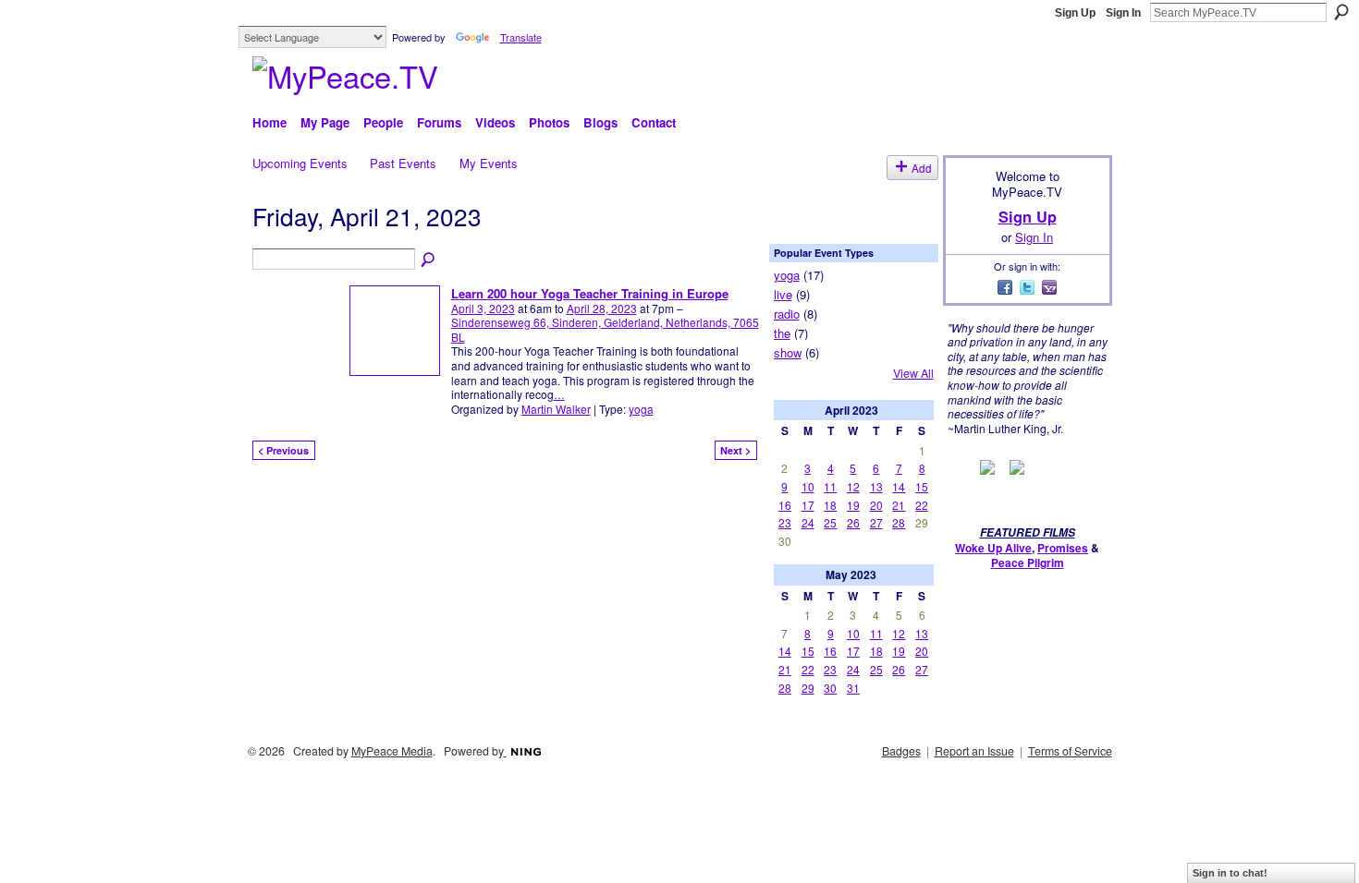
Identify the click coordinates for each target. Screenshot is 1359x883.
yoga (641, 409)
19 (853, 505)
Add (922, 167)
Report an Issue (974, 751)
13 (876, 486)
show (788, 352)
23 (784, 522)
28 (898, 522)
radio (787, 313)
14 (898, 486)
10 (808, 486)
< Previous (283, 450)
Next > (735, 450)
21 (898, 505)
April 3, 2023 (483, 308)
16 (784, 505)
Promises (1062, 547)
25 (830, 522)
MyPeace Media (392, 751)
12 (853, 486)
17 (808, 505)
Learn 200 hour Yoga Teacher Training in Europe (589, 293)
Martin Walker (556, 409)
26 (853, 522)
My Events (488, 163)
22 (921, 505)
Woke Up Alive (993, 547)
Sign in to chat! (1230, 872)
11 (830, 486)
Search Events (429, 260)
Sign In (1123, 12)
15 (921, 486)
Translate (521, 37)
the (782, 333)
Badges (901, 751)
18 (830, 505)
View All (913, 373)
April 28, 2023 (602, 308)
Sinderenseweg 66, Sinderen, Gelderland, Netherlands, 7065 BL (605, 329)
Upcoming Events (300, 163)
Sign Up (1075, 12)
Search (1341, 12)
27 (876, 522)
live (783, 294)
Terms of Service (1070, 751)
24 (808, 522)
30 (830, 688)
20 (876, 505)
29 (808, 688)
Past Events (403, 163)
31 (853, 688)
